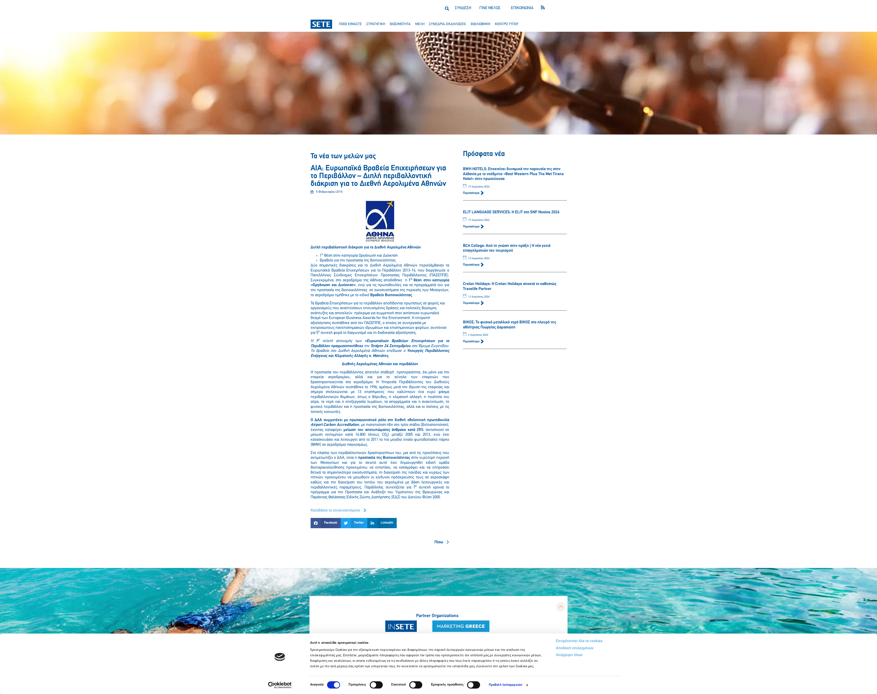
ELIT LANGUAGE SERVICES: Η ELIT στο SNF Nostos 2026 (511, 212)
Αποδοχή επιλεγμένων (575, 648)
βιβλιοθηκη (480, 24)
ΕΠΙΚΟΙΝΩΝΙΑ (522, 8)
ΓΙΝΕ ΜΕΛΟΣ (489, 8)
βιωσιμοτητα (400, 24)
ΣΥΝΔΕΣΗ (463, 8)
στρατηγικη (375, 24)
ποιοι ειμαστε (350, 24)
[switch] (376, 685)
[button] (447, 8)
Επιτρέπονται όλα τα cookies (579, 641)
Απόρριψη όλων (569, 655)
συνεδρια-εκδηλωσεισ (447, 24)
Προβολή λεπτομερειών (505, 685)
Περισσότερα (471, 193)
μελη (420, 24)
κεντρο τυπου (506, 24)
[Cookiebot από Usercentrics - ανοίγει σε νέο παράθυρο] (280, 685)
